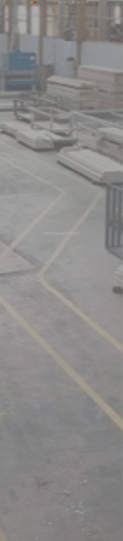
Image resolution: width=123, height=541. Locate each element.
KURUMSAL (60, 2)
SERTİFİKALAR (66, 2)
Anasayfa (55, 2)
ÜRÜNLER (73, 2)
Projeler (78, 2)
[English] (93, 2)
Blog (83, 2)
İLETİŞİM (86, 2)
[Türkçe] (91, 2)
